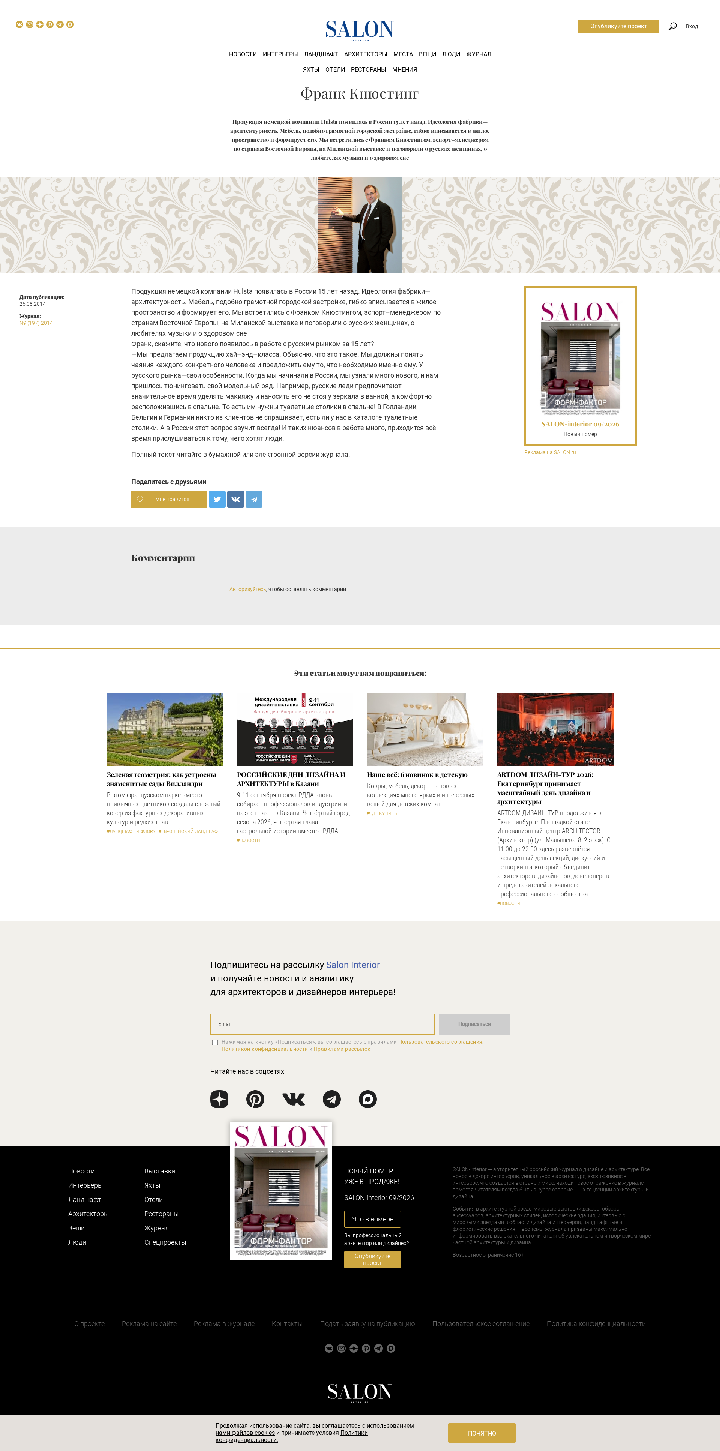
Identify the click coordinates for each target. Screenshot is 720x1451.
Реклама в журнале (224, 1324)
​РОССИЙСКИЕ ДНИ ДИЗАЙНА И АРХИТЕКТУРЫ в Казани (291, 779)
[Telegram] (254, 499)
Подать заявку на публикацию (367, 1324)
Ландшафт (321, 54)
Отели (335, 69)
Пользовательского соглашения (440, 1042)
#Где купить (382, 813)
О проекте (89, 1324)
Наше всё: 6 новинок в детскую (417, 774)
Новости (243, 54)
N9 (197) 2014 (36, 323)
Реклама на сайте (149, 1324)
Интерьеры (280, 54)
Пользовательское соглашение (481, 1324)
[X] (217, 499)
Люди (451, 54)
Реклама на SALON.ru (550, 452)
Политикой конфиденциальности (265, 1049)
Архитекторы (365, 54)
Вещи (427, 54)
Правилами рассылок (342, 1049)
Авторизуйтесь (248, 589)
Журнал (478, 54)
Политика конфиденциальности (596, 1324)
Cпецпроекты (165, 1242)
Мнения (404, 69)
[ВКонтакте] (235, 499)
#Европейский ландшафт (189, 831)
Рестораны (368, 69)
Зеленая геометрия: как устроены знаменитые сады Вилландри (161, 779)
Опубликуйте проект (618, 26)
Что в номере (372, 1219)
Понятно (482, 1433)
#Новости (248, 840)
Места (403, 54)
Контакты (287, 1324)
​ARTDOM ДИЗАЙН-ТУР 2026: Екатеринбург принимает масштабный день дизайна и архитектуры (545, 788)
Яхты (311, 69)
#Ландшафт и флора (131, 831)
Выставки (159, 1171)
